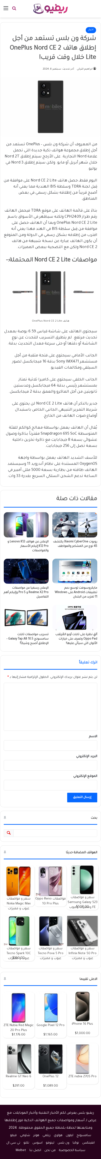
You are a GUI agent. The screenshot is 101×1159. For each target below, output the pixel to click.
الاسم (93, 736)
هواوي (58, 1135)
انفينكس (88, 1143)
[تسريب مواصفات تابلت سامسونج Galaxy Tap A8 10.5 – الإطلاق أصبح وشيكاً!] (26, 617)
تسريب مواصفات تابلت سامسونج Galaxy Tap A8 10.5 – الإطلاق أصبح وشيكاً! (27, 639)
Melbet (21, 1150)
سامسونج (84, 1135)
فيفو (13, 1135)
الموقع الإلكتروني (85, 776)
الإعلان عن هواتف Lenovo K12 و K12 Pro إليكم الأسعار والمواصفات (28, 546)
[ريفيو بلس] (50, 8)
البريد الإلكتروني (86, 756)
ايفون (69, 1135)
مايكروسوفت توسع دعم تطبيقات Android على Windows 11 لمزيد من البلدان (76, 593)
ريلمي (46, 1135)
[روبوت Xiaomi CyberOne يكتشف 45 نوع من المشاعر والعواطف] (74, 524)
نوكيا (76, 1143)
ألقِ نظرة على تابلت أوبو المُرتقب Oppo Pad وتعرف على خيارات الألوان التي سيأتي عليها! (76, 639)
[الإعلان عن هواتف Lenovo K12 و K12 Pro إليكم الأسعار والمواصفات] (26, 524)
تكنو (26, 1143)
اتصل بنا (35, 1150)
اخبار (90, 30)
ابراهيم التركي (85, 69)
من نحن (50, 1150)
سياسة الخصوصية (72, 1150)
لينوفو (50, 1143)
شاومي (25, 1135)
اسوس (37, 1143)
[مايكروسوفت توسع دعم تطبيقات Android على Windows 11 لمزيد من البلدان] (74, 571)
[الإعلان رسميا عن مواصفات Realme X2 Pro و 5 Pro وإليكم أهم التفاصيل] (26, 571)
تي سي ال (13, 1143)
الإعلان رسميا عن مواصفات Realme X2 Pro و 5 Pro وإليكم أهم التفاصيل (26, 593)
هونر (36, 1135)
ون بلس (63, 1143)
